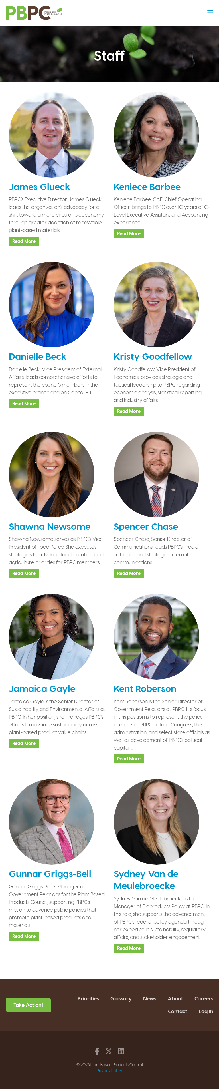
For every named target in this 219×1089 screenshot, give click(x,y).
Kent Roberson (145, 688)
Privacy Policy (109, 1070)
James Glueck (39, 186)
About (175, 998)
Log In (206, 1011)
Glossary (121, 998)
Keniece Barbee (147, 186)
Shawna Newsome (49, 526)
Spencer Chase (146, 526)
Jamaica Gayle (42, 688)
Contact (177, 1011)
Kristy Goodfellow (153, 356)
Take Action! (28, 1005)
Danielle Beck (38, 356)
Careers (203, 998)
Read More (24, 241)
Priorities (88, 998)
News (149, 998)
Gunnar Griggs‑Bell (50, 873)
